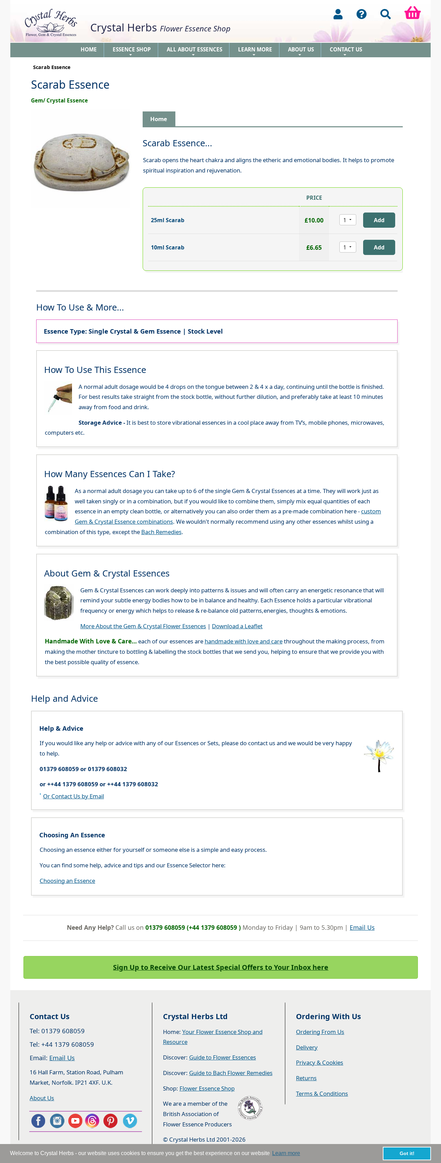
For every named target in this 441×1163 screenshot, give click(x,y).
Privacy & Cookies (319, 1062)
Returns (306, 1078)
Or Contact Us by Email (73, 796)
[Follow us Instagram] (56, 1121)
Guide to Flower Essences (222, 1057)
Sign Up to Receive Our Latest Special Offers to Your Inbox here (220, 967)
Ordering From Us (320, 1032)
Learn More (255, 51)
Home (89, 49)
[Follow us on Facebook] (38, 1121)
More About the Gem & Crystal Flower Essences (143, 626)
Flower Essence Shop (207, 1088)
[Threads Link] (93, 1121)
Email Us (362, 927)
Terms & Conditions (322, 1093)
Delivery (307, 1047)
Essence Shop (132, 51)
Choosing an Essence (67, 881)
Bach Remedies (161, 532)
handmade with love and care (244, 641)
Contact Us (346, 51)
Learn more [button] (286, 1153)
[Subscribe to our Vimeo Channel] (130, 1121)
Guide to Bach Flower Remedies (231, 1073)
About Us (301, 51)
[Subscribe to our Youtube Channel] (74, 1121)
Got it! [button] (407, 1153)
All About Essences (194, 51)
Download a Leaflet (237, 626)
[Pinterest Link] (112, 1121)
